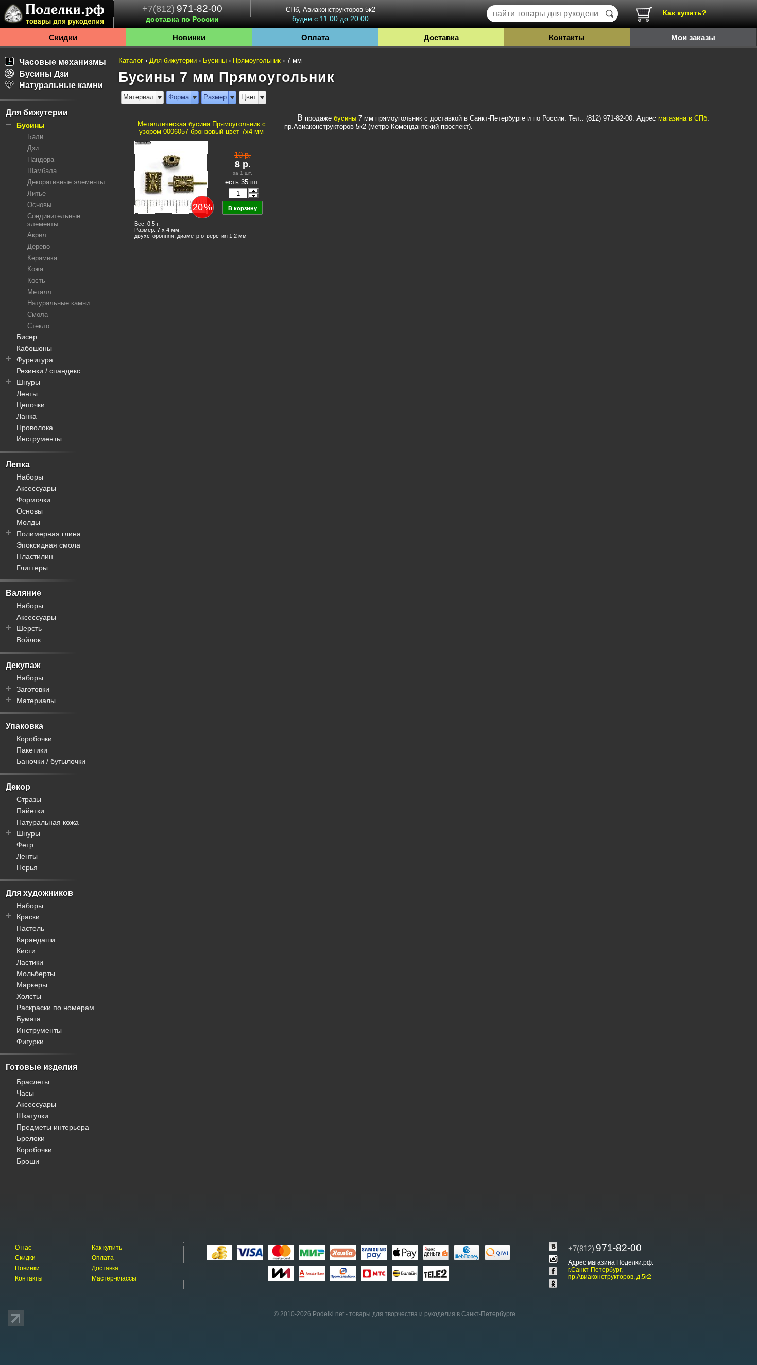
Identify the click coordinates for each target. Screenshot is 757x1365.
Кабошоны (34, 348)
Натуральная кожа (47, 822)
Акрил (36, 235)
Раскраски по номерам (55, 1007)
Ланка (26, 416)
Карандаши (35, 939)
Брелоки (30, 1138)
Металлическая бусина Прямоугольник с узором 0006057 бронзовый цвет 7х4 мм (201, 127)
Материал (138, 97)
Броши (27, 1161)
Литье (36, 193)
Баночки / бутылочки (50, 761)
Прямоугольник (257, 60)
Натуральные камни (61, 85)
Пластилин (34, 556)
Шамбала (42, 171)
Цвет (248, 97)
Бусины (30, 125)
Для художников (39, 893)
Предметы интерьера (52, 1127)
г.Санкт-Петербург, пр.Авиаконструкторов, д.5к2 (609, 1273)
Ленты (27, 393)
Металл (39, 292)
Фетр (24, 845)
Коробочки (34, 739)
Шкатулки (32, 1116)
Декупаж (23, 665)
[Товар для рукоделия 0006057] (170, 177)
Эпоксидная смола (48, 545)
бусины (345, 118)
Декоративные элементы (66, 182)
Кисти (26, 951)
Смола (37, 314)
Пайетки (30, 811)
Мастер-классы (114, 1278)
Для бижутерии (37, 112)
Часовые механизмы (62, 62)
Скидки (63, 37)
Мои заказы (693, 37)
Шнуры (28, 382)
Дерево (38, 246)
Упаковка (24, 726)
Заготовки (32, 689)
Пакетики (31, 750)
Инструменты (39, 439)
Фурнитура (34, 359)
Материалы (36, 700)
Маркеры (31, 985)
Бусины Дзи (44, 74)
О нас (23, 1247)
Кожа (35, 269)
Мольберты (35, 973)
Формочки (33, 500)
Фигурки (30, 1041)
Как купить (107, 1247)
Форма (178, 97)
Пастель (30, 928)
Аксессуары (36, 488)
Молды (28, 522)
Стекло (38, 326)
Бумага (28, 1019)
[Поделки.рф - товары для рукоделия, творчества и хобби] (57, 16)
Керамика (42, 258)
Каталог (130, 60)
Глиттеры (32, 568)
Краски (28, 917)
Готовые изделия (41, 1067)
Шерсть (29, 628)
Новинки (189, 37)
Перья (27, 867)
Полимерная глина (48, 534)
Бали (35, 137)
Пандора (40, 159)
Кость (36, 280)
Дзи (33, 148)
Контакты (567, 37)
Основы (39, 205)
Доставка (441, 37)
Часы (25, 1093)
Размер (215, 97)
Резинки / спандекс (48, 371)
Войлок (28, 640)
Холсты (28, 996)
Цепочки (30, 405)
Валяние (23, 593)
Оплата (315, 37)
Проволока (34, 427)
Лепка (18, 464)
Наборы (29, 477)
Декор (18, 786)
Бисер (26, 337)
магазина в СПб (682, 118)
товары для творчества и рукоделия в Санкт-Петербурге (432, 1314)
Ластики (29, 962)
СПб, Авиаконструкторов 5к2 (330, 14)
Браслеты (32, 1082)
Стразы (28, 799)
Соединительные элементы (53, 220)
